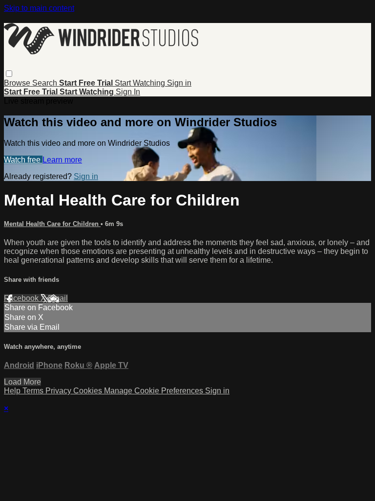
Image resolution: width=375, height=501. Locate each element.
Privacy (59, 391)
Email (58, 298)
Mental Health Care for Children (52, 224)
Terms (33, 391)
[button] (9, 73)
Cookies (88, 391)
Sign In (128, 92)
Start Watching (141, 83)
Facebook (22, 298)
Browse (18, 83)
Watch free (23, 160)
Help (13, 391)
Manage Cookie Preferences (154, 391)
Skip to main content (39, 8)
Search (45, 83)
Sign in (179, 83)
